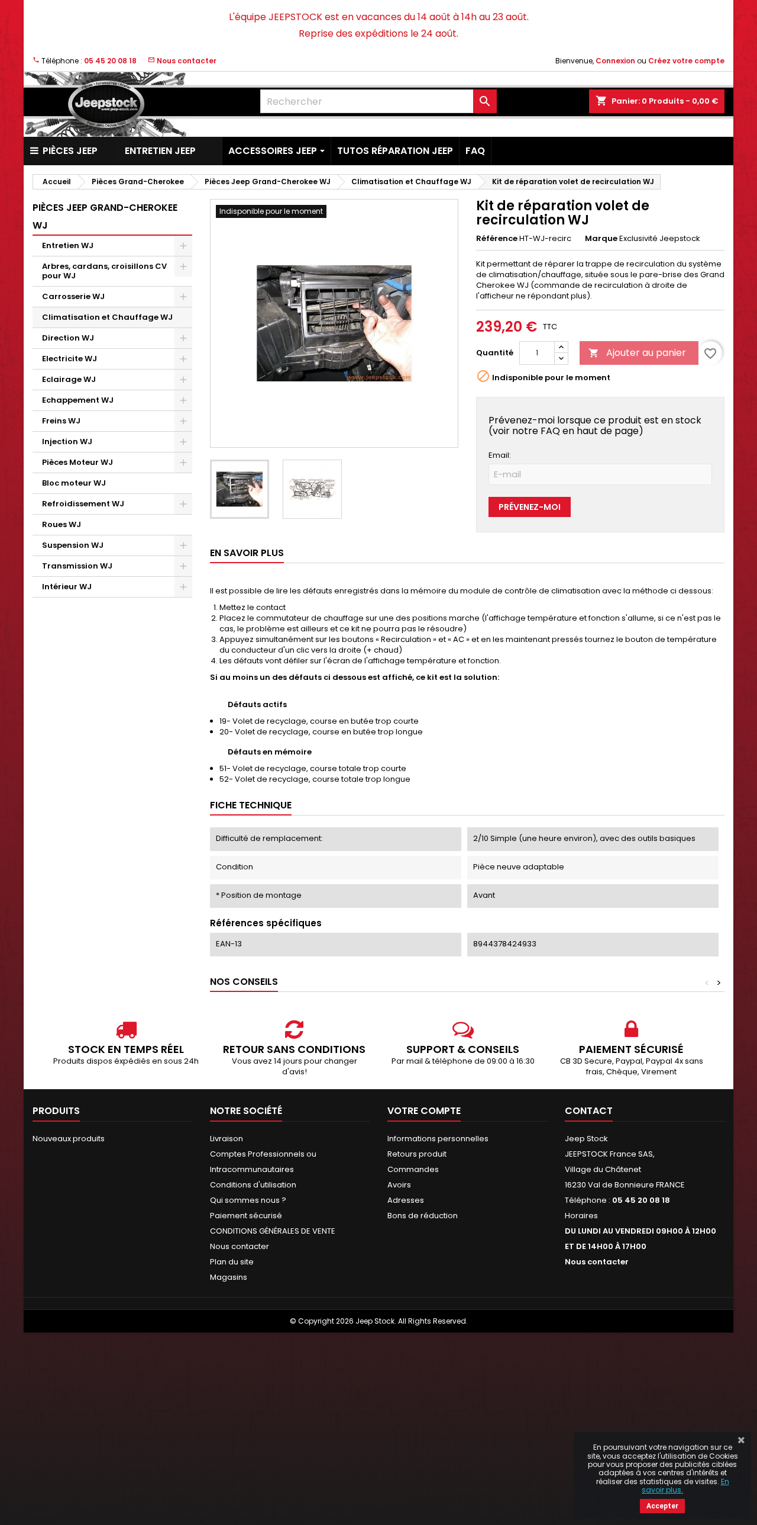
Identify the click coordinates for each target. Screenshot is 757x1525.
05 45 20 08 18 (110, 61)
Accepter (662, 1506)
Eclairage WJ (69, 379)
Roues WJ (61, 524)
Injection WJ (67, 441)
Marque (601, 238)
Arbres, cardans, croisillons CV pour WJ (104, 271)
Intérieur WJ (67, 586)
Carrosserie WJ (73, 296)
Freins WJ (61, 420)
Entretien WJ (67, 245)
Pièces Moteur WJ (77, 462)
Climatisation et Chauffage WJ (107, 317)
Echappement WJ (78, 400)
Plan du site (232, 1261)
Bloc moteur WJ (74, 483)
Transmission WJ (77, 566)
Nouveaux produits (69, 1138)
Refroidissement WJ (83, 503)
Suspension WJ (72, 545)
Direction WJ (68, 337)
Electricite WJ (69, 358)
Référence (496, 238)
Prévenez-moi (530, 507)
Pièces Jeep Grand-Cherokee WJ (105, 216)
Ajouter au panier (637, 352)
